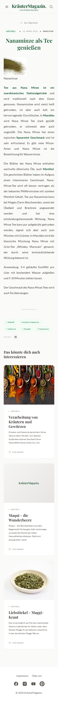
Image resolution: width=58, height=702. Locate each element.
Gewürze (12, 329)
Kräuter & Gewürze (30, 322)
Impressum (22, 675)
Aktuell (11, 31)
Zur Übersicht (31, 22)
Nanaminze (44, 329)
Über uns (37, 675)
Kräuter (27, 329)
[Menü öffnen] (7, 7)
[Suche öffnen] (51, 7)
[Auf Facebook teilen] (15, 337)
